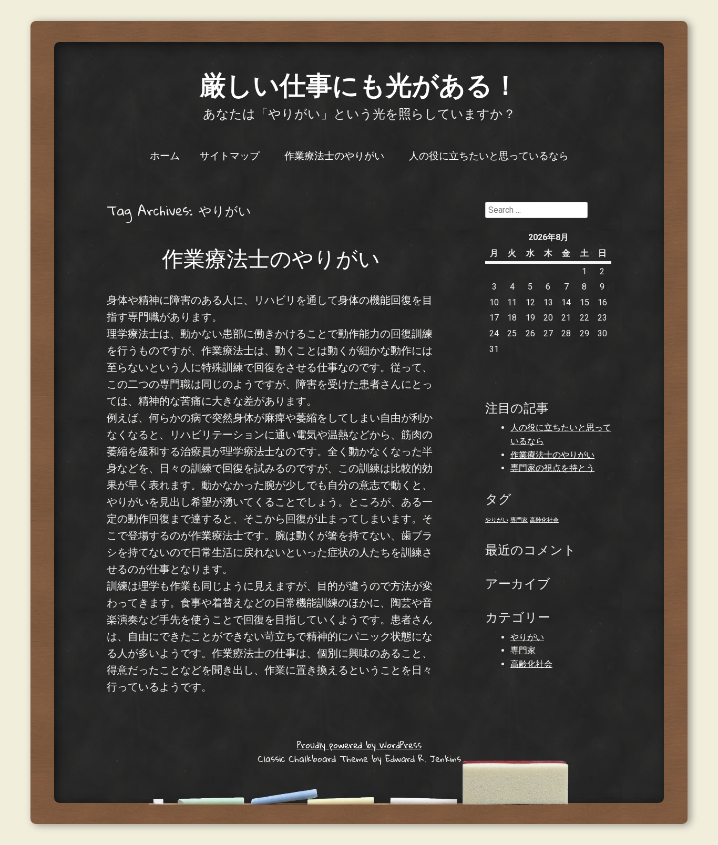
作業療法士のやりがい (334, 155)
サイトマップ (230, 155)
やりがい (496, 520)
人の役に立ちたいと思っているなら (489, 155)
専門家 (519, 520)
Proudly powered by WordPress (359, 745)
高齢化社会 (544, 520)
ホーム (165, 155)
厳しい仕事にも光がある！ (359, 84)
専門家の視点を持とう (552, 468)
